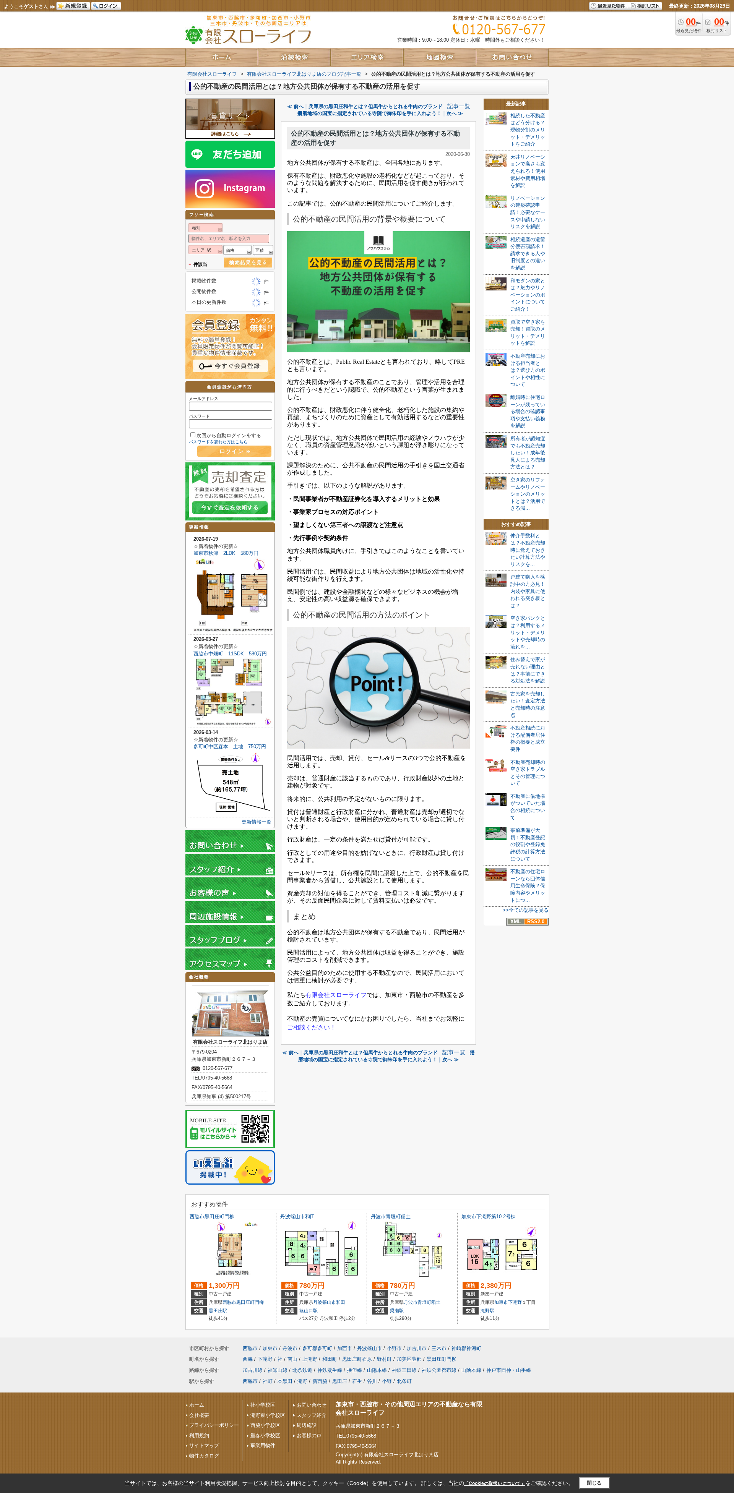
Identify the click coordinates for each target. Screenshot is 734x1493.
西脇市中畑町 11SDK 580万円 (230, 654)
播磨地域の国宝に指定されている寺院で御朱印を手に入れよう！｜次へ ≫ (380, 113)
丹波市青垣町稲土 (391, 1216)
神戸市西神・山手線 (508, 1370)
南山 (292, 1359)
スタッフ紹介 (311, 1415)
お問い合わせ (311, 1405)
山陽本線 (377, 1370)
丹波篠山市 (324, 1302)
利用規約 (199, 1435)
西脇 (248, 1359)
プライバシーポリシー (214, 1425)
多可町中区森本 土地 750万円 (229, 746)
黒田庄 (339, 1381)
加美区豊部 (409, 1359)
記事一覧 (458, 106)
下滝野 (515, 1302)
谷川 (372, 1381)
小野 (387, 1381)
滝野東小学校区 (267, 1415)
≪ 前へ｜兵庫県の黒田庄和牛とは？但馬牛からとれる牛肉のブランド (365, 106)
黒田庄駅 (218, 1310)
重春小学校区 (265, 1435)
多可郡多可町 (317, 1348)
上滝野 (309, 1359)
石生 (357, 1381)
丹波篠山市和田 (297, 1216)
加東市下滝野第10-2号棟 (488, 1216)
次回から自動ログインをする (228, 435)
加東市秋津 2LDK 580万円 (225, 553)
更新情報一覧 (256, 822)
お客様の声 (309, 1435)
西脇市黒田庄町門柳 (212, 1216)
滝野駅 (487, 1310)
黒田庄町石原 (357, 1359)
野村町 (384, 1359)
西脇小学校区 (265, 1425)
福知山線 (277, 1370)
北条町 (404, 1381)
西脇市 (229, 1302)
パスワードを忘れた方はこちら (218, 441)
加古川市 (417, 1348)
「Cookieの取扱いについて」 (494, 1483)
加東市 (501, 1302)
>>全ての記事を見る (526, 910)
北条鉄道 (302, 1370)
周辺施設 (307, 1425)
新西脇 (319, 1381)
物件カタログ (204, 1456)
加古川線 (253, 1370)
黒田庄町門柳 (250, 1302)
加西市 (344, 1348)
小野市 (394, 1348)
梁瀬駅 (397, 1310)
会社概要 (199, 1415)
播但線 (354, 1370)
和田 (340, 1302)
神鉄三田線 (404, 1370)
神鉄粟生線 (329, 1370)
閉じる (594, 1483)
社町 (268, 1381)
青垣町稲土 (428, 1302)
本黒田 (285, 1381)
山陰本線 (471, 1370)
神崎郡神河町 (466, 1348)
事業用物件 (262, 1445)
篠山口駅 (308, 1310)
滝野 (302, 1381)
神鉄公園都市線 (439, 1370)
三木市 (439, 1348)
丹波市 (410, 1302)
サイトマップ (204, 1445)
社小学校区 (262, 1405)
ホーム (196, 1405)
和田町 (329, 1359)
